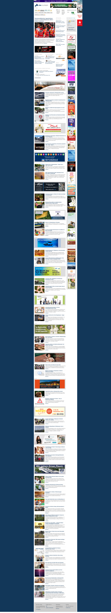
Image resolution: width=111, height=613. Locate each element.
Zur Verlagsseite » (38, 609)
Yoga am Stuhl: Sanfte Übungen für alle (44, 75)
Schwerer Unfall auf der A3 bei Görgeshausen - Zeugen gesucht (54, 316)
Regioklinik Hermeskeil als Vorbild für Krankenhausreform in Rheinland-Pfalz (55, 100)
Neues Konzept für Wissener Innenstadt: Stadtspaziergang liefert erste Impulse (55, 337)
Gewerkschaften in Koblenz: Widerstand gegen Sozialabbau (53, 492)
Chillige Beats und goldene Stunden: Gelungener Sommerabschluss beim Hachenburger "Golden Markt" (54, 592)
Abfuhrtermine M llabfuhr (59, 65)
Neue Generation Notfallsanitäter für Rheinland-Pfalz (54, 577)
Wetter (51, 12)
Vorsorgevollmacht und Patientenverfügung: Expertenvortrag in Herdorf (53, 548)
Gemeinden (48, 12)
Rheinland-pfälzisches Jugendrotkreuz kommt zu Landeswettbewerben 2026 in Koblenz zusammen (44, 20)
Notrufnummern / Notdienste (60, 64)
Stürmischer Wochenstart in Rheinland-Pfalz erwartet (54, 92)
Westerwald (37, 14)
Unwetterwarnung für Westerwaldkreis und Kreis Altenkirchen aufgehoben (53, 570)
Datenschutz (63, 12)
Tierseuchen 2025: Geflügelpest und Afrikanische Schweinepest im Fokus (53, 279)
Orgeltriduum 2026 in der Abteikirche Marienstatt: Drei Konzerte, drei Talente (54, 345)
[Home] (35, 7)
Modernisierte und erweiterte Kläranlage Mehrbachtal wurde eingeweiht (54, 455)
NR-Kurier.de (58, 12)
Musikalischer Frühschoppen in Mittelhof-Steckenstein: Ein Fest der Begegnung (60, 35)
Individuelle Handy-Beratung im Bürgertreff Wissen (54, 484)
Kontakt (63, 14)
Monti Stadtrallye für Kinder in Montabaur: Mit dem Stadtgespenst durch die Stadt (39, 57)
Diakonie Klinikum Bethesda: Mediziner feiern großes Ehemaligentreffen (54, 477)
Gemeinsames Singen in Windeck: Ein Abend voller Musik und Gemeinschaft (55, 195)
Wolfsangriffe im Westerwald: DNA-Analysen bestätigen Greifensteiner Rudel (55, 540)
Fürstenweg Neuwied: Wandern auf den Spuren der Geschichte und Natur (39, 62)
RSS (46, 606)
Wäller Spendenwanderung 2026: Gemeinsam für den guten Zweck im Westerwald (54, 173)
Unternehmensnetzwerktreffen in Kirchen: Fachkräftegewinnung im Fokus (52, 308)
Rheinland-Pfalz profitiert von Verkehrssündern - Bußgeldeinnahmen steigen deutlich (53, 203)
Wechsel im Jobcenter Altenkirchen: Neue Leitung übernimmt (54, 556)
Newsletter (58, 13)
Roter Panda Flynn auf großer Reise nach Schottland (54, 562)
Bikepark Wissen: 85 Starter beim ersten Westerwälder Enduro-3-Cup (54, 532)
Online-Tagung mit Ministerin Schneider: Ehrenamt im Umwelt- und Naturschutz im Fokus (54, 516)
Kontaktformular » (68, 607)
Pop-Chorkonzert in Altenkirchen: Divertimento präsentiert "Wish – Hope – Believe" (55, 144)
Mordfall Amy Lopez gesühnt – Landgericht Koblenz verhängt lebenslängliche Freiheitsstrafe (54, 523)
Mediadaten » (57, 608)
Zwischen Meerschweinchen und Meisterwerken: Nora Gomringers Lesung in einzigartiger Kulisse (54, 258)
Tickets (68, 12)
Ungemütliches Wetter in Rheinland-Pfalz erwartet (54, 391)
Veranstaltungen (41, 12)
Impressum (63, 13)
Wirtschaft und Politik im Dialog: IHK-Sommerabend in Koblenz (54, 507)
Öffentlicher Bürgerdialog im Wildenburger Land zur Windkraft (54, 427)
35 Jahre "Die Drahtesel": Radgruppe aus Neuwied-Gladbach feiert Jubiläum (54, 419)
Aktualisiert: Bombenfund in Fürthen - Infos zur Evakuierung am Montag (60, 40)
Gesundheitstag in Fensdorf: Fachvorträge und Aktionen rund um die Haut (55, 447)
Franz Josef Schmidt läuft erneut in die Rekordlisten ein (55, 499)
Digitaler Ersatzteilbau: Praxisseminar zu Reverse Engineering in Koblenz (53, 371)
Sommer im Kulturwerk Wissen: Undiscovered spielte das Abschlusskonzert (50, 62)
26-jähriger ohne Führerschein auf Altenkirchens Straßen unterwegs (61, 26)
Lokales (36, 12)
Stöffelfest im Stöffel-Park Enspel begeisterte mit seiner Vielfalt (50, 57)
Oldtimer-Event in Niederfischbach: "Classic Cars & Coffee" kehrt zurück (60, 21)
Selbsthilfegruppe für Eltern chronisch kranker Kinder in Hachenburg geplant (55, 287)
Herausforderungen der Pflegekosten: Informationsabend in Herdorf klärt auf (55, 251)
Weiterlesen (45, 43)
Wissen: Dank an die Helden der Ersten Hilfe (53, 364)
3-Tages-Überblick (71, 27)
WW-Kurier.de (58, 11)
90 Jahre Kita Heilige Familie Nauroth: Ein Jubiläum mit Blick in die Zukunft (54, 230)
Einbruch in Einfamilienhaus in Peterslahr (52, 222)
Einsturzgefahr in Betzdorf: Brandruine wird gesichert (54, 585)
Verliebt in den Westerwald (49, 607)
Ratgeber (45, 12)
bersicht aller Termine (37, 77)
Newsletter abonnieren (59, 66)
